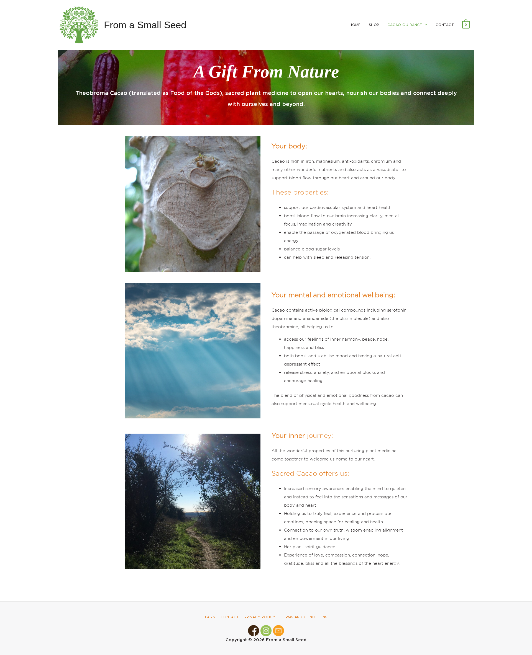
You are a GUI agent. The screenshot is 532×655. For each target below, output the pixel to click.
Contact (445, 25)
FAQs (210, 617)
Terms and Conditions (304, 617)
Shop (374, 25)
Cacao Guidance (404, 25)
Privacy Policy (259, 617)
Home (354, 25)
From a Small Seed (145, 24)
